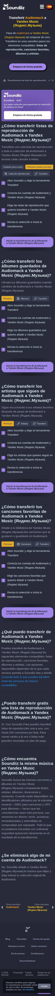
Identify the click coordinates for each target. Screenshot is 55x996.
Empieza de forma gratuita (27, 67)
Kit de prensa (17, 953)
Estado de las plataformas (44, 973)
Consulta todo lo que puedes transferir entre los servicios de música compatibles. (25, 681)
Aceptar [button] (44, 986)
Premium (8, 298)
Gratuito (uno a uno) (13, 167)
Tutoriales (22, 939)
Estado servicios (29, 973)
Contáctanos (37, 953)
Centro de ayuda (41, 939)
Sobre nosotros (39, 946)
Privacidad (18, 972)
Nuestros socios (16, 946)
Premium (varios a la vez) (39, 167)
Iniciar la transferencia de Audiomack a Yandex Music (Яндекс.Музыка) (26, 242)
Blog (7, 939)
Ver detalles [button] (28, 989)
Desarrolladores (27, 961)
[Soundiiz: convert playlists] (27, 929)
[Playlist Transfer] (14, 6)
